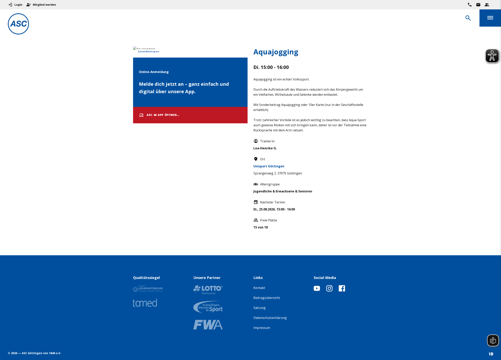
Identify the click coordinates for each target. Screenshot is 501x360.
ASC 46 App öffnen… (163, 115)
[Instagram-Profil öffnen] (329, 290)
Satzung (259, 308)
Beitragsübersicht (266, 298)
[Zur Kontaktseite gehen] (478, 4)
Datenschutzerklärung (270, 318)
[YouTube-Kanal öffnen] (317, 290)
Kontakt (259, 288)
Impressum (261, 328)
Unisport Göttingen (268, 166)
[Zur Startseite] (18, 24)
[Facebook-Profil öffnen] (342, 290)
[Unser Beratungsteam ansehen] (487, 4)
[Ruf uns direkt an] (469, 4)
